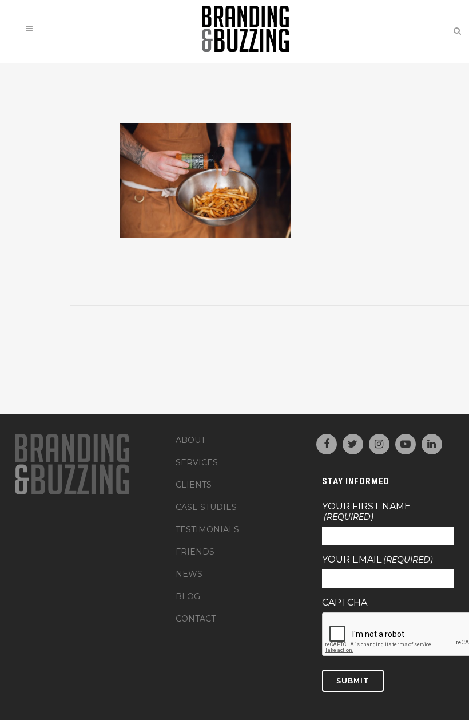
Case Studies (206, 507)
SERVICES (197, 462)
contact (196, 619)
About (190, 440)
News (189, 574)
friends (195, 552)
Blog (188, 596)
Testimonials (207, 529)
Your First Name (366, 511)
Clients (194, 485)
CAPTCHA (344, 603)
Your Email (378, 560)
